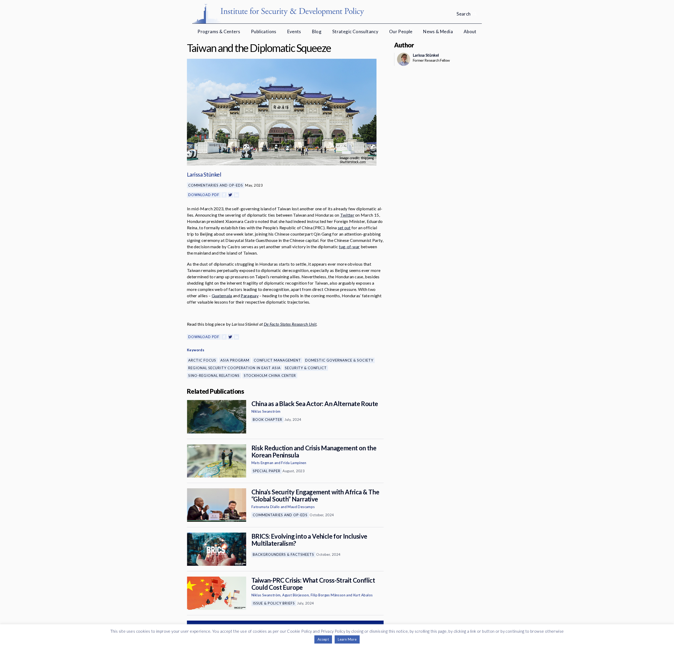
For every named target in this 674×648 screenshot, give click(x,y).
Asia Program (234, 360)
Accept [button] (323, 639)
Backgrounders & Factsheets (283, 554)
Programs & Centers (218, 31)
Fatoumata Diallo (265, 507)
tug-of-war (349, 246)
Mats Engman (262, 463)
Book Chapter (267, 419)
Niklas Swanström (265, 411)
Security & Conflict (306, 368)
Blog (317, 31)
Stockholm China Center (270, 375)
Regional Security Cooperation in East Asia (234, 368)
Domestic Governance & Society (339, 360)
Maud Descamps (301, 507)
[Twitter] (230, 195)
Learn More (347, 639)
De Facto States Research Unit (290, 324)
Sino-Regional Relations (214, 375)
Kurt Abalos (363, 595)
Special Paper (266, 471)
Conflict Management (277, 360)
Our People (401, 31)
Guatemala (222, 295)
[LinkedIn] (236, 195)
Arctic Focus (202, 360)
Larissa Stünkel (204, 174)
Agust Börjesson (295, 595)
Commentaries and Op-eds (215, 185)
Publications (263, 31)
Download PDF (203, 195)
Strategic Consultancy (355, 31)
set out (344, 227)
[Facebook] (224, 195)
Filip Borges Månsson (328, 595)
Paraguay (250, 295)
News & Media (438, 31)
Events (294, 31)
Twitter (347, 214)
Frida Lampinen (293, 463)
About (470, 31)
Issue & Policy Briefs (274, 603)
